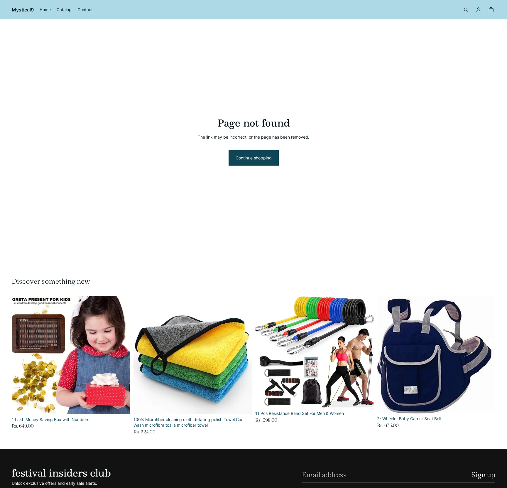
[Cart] (491, 9)
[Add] (121, 405)
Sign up (483, 474)
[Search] (465, 9)
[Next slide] (121, 355)
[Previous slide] (20, 355)
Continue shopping (254, 157)
